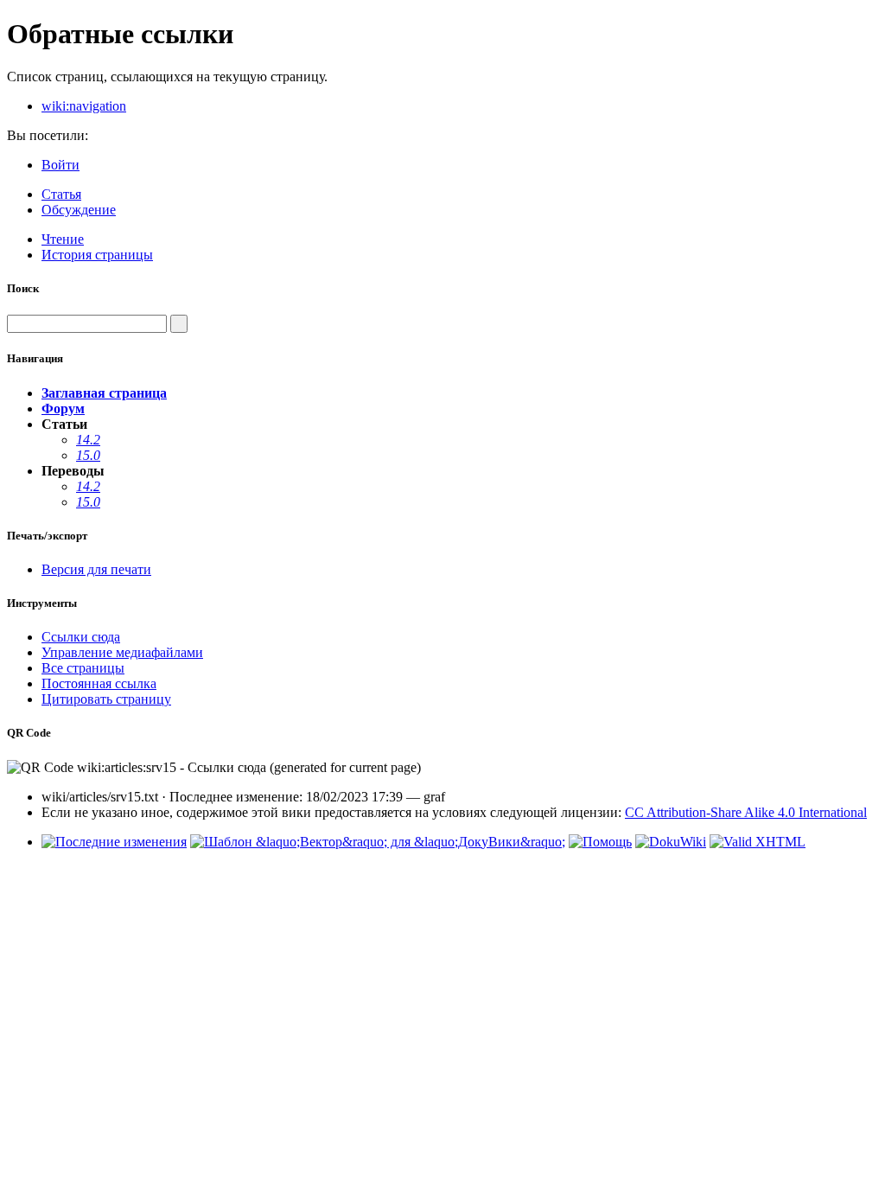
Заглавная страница (104, 393)
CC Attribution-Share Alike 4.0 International (746, 812)
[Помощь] (600, 841)
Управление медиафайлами (122, 652)
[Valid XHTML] (757, 841)
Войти (60, 164)
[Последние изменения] (114, 841)
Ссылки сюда (80, 636)
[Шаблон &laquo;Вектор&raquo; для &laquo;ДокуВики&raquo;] (377, 841)
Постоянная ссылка (98, 683)
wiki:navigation (83, 106)
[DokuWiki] (670, 841)
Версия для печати (96, 569)
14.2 (88, 439)
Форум (63, 408)
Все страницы (82, 668)
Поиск (23, 288)
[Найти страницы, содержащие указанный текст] (179, 324)
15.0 (88, 455)
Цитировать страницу (106, 699)
